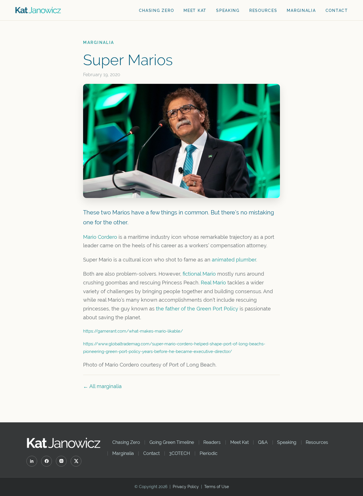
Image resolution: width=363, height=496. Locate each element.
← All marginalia (102, 386)
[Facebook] (46, 461)
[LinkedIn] (31, 461)
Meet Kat (194, 10)
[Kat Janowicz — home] (38, 10)
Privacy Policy (186, 486)
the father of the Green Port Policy (197, 309)
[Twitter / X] (76, 461)
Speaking (228, 10)
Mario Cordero (100, 237)
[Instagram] (61, 461)
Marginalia (301, 10)
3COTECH (179, 453)
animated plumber (234, 260)
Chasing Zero (156, 10)
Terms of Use (216, 486)
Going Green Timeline (171, 442)
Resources (263, 10)
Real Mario (213, 283)
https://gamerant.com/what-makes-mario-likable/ (133, 331)
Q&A (263, 442)
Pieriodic (209, 453)
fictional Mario (199, 274)
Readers (212, 442)
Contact (337, 10)
